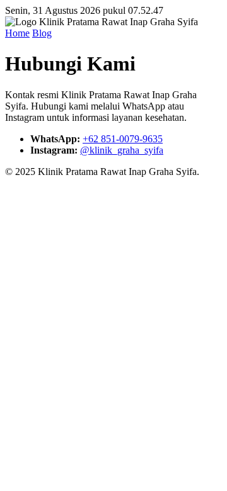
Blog (42, 33)
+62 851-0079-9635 (123, 138)
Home (17, 33)
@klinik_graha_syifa (121, 150)
